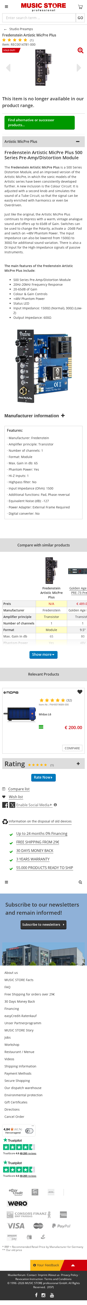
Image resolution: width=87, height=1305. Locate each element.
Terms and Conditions (58, 1279)
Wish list (16, 796)
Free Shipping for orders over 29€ (29, 994)
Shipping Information (20, 1066)
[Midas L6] (20, 715)
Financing (11, 1008)
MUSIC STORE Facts (18, 980)
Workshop (11, 1044)
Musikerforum (16, 1275)
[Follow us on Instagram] (44, 1296)
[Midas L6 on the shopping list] (79, 692)
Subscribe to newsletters (41, 924)
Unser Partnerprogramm (22, 1023)
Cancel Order (14, 1116)
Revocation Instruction (29, 1279)
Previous (8, 68)
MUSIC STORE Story (18, 1030)
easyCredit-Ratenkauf (20, 1016)
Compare (72, 748)
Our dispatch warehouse (22, 1088)
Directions (12, 1109)
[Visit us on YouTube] (52, 1296)
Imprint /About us (49, 1275)
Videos (9, 1059)
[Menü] (32, 1127)
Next (78, 68)
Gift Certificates (15, 1102)
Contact (32, 1275)
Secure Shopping (17, 1080)
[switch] (29, 1130)
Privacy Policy (69, 1275)
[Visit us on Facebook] (36, 1296)
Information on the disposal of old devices (40, 821)
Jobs (7, 1037)
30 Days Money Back (19, 1001)
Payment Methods (17, 1073)
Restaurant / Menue (19, 1052)
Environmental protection (23, 1095)
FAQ (7, 987)
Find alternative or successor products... (31, 122)
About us (11, 972)
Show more (42, 654)
